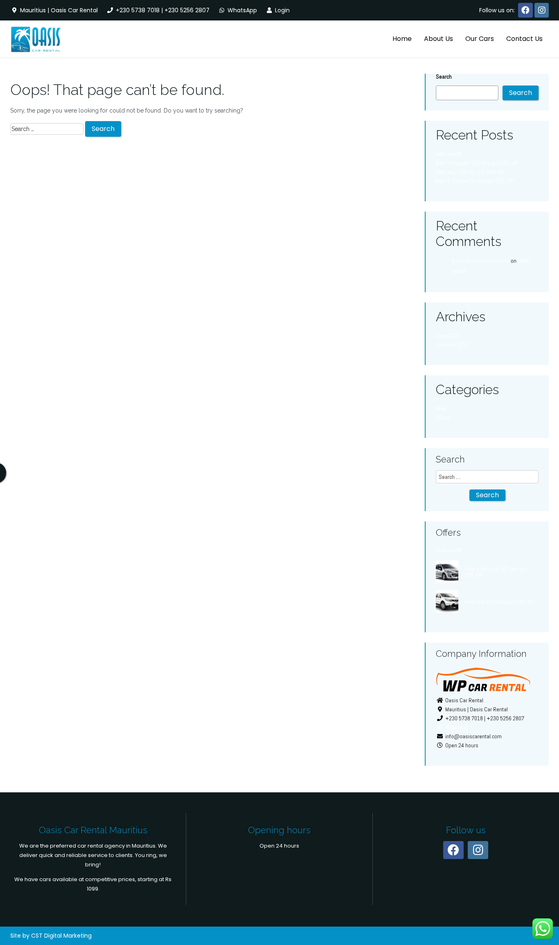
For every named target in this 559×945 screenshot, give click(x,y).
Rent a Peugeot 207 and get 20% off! (477, 163)
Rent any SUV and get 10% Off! (470, 172)
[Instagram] (541, 10)
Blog (441, 408)
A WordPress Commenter (480, 260)
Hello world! (449, 154)
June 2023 (448, 335)
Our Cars (479, 38)
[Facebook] (525, 10)
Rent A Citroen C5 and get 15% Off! (475, 181)
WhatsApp (241, 10)
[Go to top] (546, 912)
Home (402, 38)
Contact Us (524, 38)
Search (444, 76)
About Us (438, 38)
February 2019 (452, 344)
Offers (443, 417)
